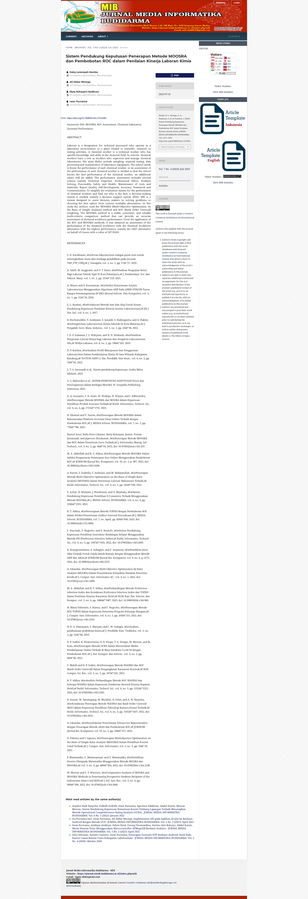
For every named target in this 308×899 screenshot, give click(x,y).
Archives (87, 36)
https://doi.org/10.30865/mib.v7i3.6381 (87, 118)
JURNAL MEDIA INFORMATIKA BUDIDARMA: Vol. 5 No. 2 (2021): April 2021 (151, 821)
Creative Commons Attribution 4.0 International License (175, 217)
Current (71, 36)
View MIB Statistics (223, 91)
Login (237, 2)
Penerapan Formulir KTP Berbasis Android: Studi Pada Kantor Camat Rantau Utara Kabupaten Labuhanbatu (131, 836)
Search (235, 36)
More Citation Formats (172, 147)
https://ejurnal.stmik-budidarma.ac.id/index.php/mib (107, 873)
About (102, 36)
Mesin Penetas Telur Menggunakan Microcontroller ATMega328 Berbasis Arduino (119, 828)
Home (69, 47)
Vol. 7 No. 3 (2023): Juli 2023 (103, 47)
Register (221, 2)
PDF (176, 75)
